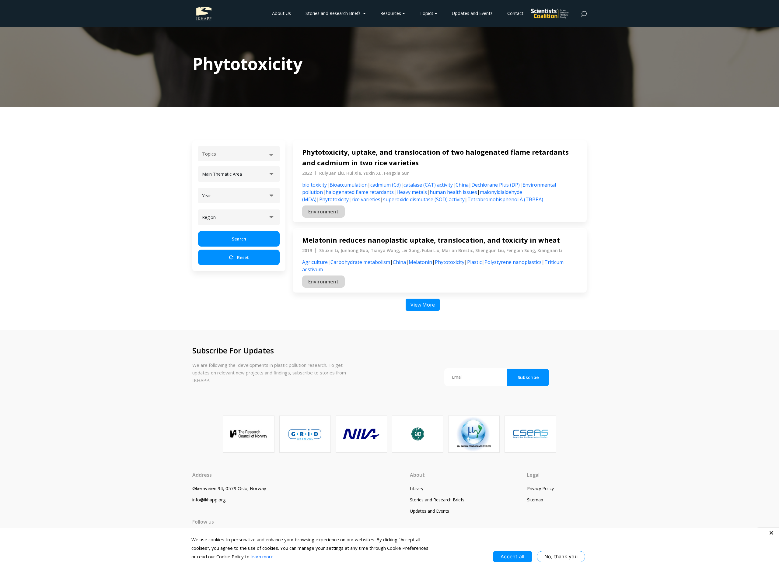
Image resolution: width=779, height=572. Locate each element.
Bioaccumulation (349, 184)
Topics (427, 13)
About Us (281, 13)
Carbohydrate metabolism (360, 262)
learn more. (262, 556)
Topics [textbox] (209, 154)
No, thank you (561, 556)
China (462, 184)
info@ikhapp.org (209, 500)
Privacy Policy (540, 488)
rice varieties (365, 199)
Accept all (513, 556)
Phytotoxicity (334, 199)
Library (416, 488)
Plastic (474, 262)
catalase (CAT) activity (428, 184)
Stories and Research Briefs (334, 13)
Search (239, 239)
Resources (391, 13)
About (417, 475)
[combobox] (239, 153)
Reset (242, 257)
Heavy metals (411, 192)
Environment (323, 211)
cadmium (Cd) (385, 184)
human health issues (453, 192)
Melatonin (420, 262)
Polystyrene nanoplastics (513, 262)
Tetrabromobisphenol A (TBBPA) (505, 199)
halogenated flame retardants (360, 192)
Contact (515, 13)
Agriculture (315, 262)
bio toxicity (314, 184)
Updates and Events (472, 13)
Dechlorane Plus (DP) (495, 184)
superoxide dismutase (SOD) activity (424, 199)
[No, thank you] (771, 533)
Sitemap (535, 500)
